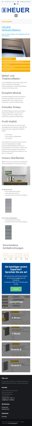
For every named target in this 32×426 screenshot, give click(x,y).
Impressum (5, 407)
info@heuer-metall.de (8, 400)
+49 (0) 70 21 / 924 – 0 (8, 398)
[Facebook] (15, 4)
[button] (16, 15)
